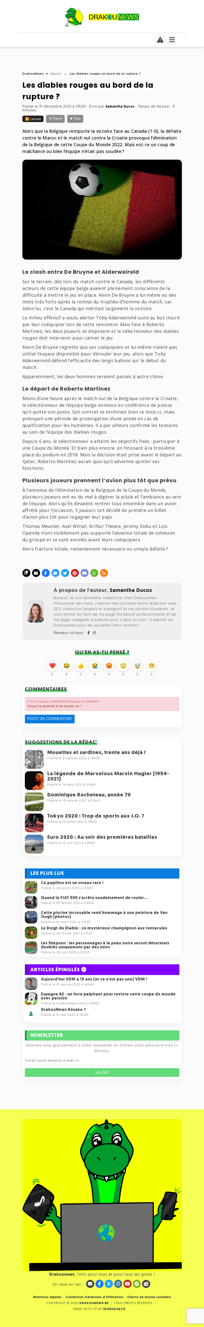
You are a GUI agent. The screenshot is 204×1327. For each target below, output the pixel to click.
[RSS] (104, 573)
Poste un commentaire (49, 719)
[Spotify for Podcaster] (137, 1284)
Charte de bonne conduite (149, 1297)
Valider (102, 1072)
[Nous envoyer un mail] (90, 1284)
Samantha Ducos (131, 590)
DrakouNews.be (94, 1303)
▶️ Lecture (33, 119)
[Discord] (85, 573)
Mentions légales (47, 1297)
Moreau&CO (114, 1309)
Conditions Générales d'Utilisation (94, 1297)
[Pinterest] (75, 573)
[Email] (36, 573)
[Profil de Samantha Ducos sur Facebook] (89, 633)
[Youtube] (127, 1284)
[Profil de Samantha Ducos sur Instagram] (94, 633)
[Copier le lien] (26, 573)
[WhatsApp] (94, 573)
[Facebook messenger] (55, 573)
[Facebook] (46, 573)
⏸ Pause (55, 118)
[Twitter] (65, 573)
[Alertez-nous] (160, 41)
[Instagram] (118, 1284)
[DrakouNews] (102, 25)
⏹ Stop (75, 118)
